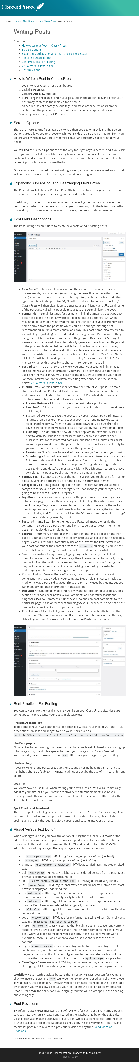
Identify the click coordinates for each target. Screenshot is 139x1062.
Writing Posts (32, 31)
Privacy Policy (70, 1056)
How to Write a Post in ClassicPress (44, 45)
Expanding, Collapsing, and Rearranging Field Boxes (54, 54)
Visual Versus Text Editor (37, 66)
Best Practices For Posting (38, 62)
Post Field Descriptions (36, 58)
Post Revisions (31, 70)
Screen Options (32, 49)
